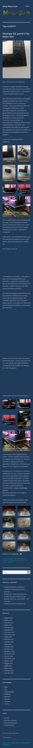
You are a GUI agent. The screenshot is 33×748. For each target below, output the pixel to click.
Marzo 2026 (8, 620)
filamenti (19, 560)
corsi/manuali (9, 692)
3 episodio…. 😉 (17, 554)
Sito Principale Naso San (11, 733)
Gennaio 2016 (8, 673)
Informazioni (7, 737)
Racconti (7, 697)
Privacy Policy (15, 743)
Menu (28, 6)
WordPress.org (9, 725)
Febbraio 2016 (9, 670)
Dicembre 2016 (9, 651)
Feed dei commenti (10, 723)
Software (5, 560)
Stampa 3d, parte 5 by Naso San (14, 596)
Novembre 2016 (9, 654)
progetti (5, 562)
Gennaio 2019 (8, 630)
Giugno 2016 (8, 661)
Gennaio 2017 (8, 649)
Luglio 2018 (8, 637)
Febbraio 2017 (9, 646)
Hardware (22, 558)
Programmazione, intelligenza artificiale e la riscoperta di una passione (14, 589)
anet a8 (11, 560)
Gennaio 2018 (8, 642)
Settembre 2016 (9, 658)
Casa (18, 558)
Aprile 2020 (8, 625)
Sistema (7, 699)
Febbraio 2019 (9, 627)
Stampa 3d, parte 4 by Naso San (14, 604)
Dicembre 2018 (9, 632)
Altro (15, 558)
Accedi (6, 718)
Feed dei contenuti (10, 720)
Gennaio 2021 (8, 622)
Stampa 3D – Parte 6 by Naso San (15, 594)
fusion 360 (25, 560)
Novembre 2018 (9, 634)
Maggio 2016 (8, 663)
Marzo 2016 (8, 668)
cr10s (15, 560)
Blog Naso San (10, 6)
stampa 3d (10, 562)
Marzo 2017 (8, 644)
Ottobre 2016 (8, 656)
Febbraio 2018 (9, 639)
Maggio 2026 (8, 618)
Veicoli (6, 704)
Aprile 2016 (8, 666)
